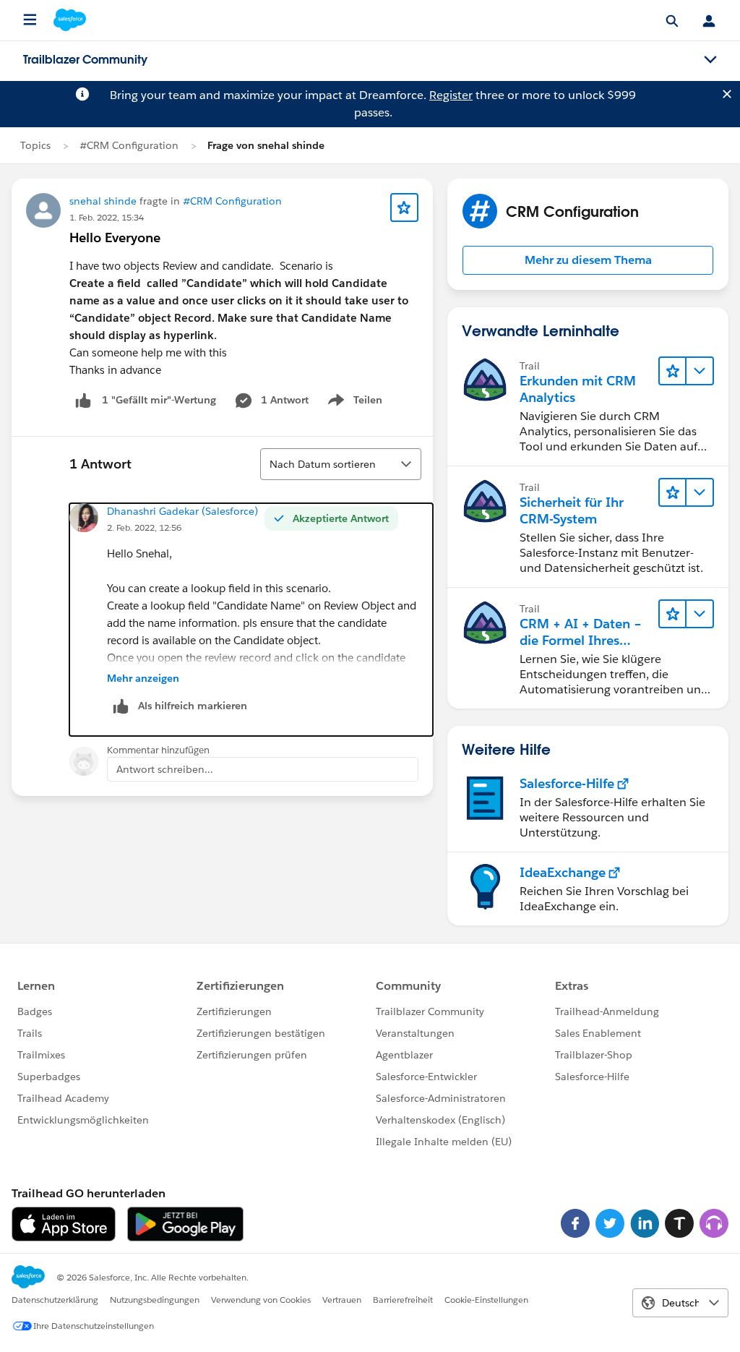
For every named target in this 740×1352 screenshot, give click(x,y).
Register (451, 95)
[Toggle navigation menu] (710, 60)
